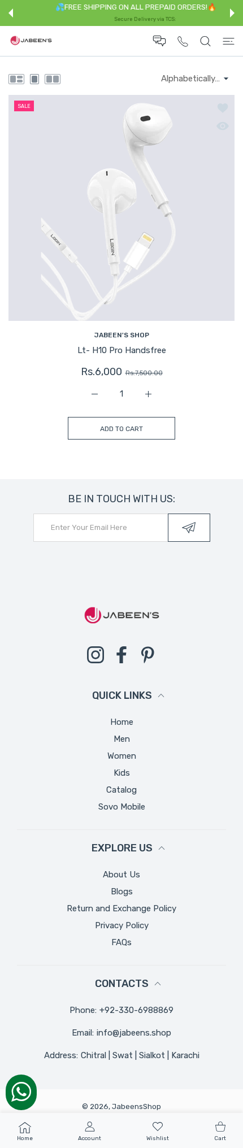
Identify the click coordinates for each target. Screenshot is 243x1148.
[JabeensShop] (31, 41)
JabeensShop (136, 1106)
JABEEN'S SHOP (121, 335)
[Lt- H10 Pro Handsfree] (121, 208)
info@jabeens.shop (134, 1033)
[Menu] (228, 41)
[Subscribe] (189, 528)
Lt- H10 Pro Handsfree (121, 350)
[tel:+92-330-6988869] (183, 41)
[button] (10, 13)
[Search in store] (205, 41)
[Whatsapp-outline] (21, 1091)
